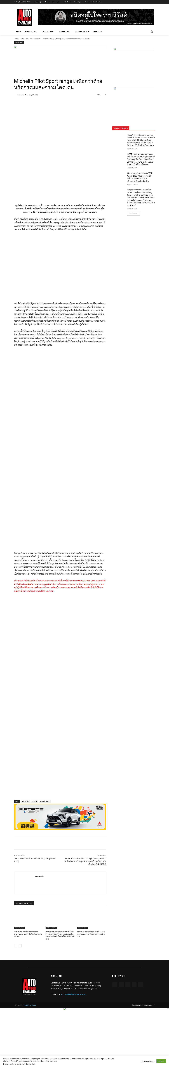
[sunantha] (15, 95)
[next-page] (20, 945)
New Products (35, 39)
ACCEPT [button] (161, 1061)
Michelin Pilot (45, 801)
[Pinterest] (45, 101)
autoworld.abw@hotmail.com (73, 994)
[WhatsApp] (51, 101)
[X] (146, 1)
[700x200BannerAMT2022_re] (60, 59)
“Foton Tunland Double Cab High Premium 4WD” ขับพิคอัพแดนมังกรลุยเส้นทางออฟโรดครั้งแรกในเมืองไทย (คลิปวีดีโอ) (85, 861)
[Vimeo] (149, 1)
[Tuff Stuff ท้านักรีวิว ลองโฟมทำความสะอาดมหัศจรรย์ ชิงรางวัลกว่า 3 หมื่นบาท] (91, 919)
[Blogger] (114, 984)
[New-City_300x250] (133, 64)
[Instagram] (142, 1)
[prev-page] (15, 945)
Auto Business (51, 928)
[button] (152, 31)
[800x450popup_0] (116, 1009)
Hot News (25, 801)
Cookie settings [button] (147, 1061)
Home (16, 39)
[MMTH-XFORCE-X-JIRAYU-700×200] (60, 817)
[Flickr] (127, 984)
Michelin (34, 801)
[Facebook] (138, 1)
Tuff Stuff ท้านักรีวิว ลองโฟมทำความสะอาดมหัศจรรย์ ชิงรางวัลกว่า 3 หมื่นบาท (91, 934)
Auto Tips (24, 39)
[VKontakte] (140, 984)
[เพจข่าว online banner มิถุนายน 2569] (133, 103)
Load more (133, 213)
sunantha (23, 95)
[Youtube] (153, 1)
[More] (57, 101)
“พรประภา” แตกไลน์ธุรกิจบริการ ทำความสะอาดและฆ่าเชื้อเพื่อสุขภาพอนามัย (28, 934)
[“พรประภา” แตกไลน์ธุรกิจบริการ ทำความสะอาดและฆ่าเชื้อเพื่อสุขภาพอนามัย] (28, 919)
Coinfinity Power (30, 1005)
